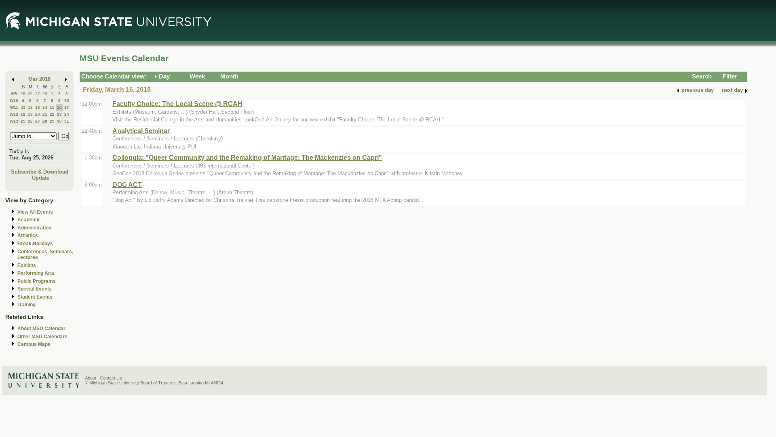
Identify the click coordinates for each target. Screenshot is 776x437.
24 (66, 114)
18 (23, 114)
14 (44, 107)
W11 (14, 107)
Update (40, 178)
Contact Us (111, 377)
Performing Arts (36, 273)
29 (52, 121)
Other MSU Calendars (42, 336)
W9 (14, 93)
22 (52, 114)
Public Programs (36, 281)
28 (44, 93)
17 (66, 107)
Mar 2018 (39, 79)
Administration (34, 228)
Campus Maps (34, 344)
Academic (29, 220)
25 (23, 93)
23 (59, 114)
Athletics (27, 235)
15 (52, 107)
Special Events (34, 289)
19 (30, 114)
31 (66, 121)
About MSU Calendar (41, 328)
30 (59, 121)
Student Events (35, 297)
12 (30, 107)
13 (37, 107)
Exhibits (26, 265)
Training (26, 305)
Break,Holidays (35, 243)
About (90, 377)
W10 (14, 100)
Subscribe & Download (39, 172)
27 (37, 93)
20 (37, 114)
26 (30, 93)
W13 (14, 121)
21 (44, 114)
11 (23, 107)
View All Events (35, 212)
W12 (14, 114)
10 (66, 100)
